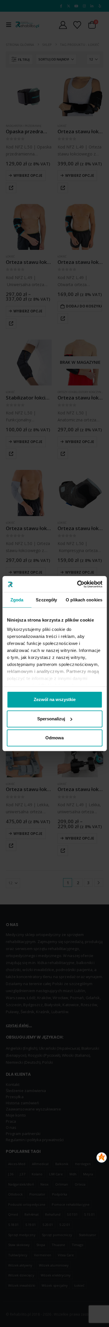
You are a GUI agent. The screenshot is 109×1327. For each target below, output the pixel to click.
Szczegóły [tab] (46, 599)
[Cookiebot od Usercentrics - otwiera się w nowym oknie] (77, 584)
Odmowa (54, 737)
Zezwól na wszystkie (55, 699)
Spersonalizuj (51, 718)
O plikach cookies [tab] (84, 599)
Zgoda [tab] (17, 599)
